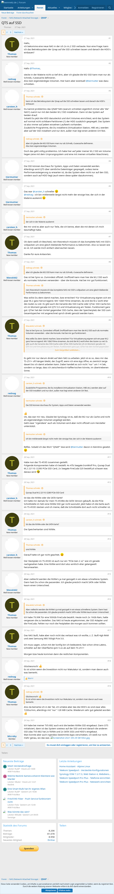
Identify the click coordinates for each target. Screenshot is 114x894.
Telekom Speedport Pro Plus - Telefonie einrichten (84, 777)
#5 (110, 186)
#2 (110, 63)
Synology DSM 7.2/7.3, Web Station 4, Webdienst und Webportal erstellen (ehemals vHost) (85, 774)
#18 (109, 661)
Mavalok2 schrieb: (34, 326)
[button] (32, 7)
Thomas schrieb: (33, 96)
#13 (109, 514)
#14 (109, 539)
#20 (109, 720)
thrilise (51, 839)
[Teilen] (106, 38)
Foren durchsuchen (25, 12)
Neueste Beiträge (13, 761)
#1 (110, 38)
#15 (109, 574)
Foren (40, 7)
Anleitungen (24, 7)
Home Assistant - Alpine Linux (74, 766)
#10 (109, 377)
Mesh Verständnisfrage (19, 765)
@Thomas (35, 68)
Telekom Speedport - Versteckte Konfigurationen (84, 770)
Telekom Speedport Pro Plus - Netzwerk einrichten (85, 781)
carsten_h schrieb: (34, 383)
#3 (110, 91)
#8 (110, 262)
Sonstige (11, 817)
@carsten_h (39, 191)
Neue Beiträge (7, 12)
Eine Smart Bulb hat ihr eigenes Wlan (26, 788)
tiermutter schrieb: (34, 217)
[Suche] (110, 7)
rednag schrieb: (32, 139)
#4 (110, 161)
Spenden (29, 848)
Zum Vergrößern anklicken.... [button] (67, 350)
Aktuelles (52, 7)
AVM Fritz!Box (14, 771)
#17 (109, 630)
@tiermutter (92, 80)
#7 (110, 236)
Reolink (11, 784)
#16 (109, 599)
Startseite (8, 7)
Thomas (7, 27)
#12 (109, 482)
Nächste (18, 32)
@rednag (28, 194)
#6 (110, 211)
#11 (109, 457)
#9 (110, 320)
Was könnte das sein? (19, 811)
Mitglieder (69, 7)
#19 (109, 686)
